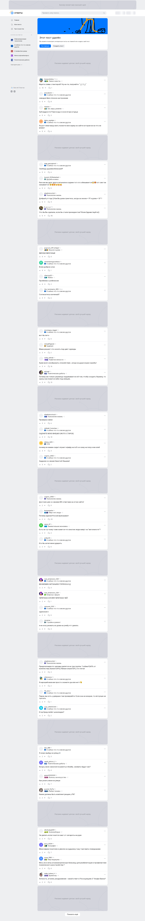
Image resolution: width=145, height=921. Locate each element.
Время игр (53, 876)
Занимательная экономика (58, 526)
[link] (72, 83)
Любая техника (54, 791)
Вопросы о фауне (53, 595)
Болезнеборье (54, 832)
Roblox (50, 277)
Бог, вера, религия (54, 109)
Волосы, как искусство (57, 777)
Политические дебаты (56, 373)
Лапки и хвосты (54, 81)
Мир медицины (53, 860)
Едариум (49, 346)
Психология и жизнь (53, 195)
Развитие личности (56, 360)
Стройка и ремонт (53, 622)
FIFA (48, 444)
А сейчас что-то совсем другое (58, 95)
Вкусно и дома (54, 250)
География (52, 846)
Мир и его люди (55, 513)
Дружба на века (52, 179)
